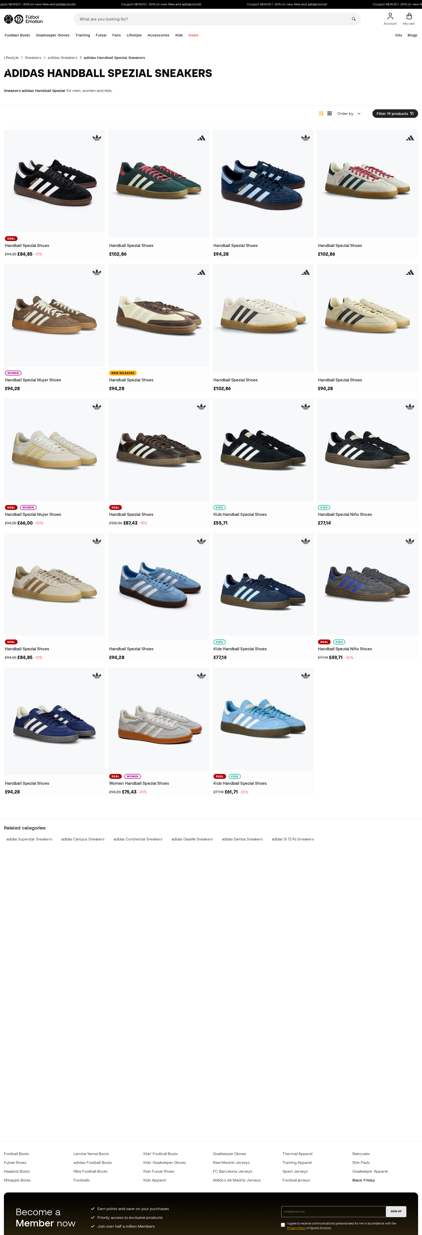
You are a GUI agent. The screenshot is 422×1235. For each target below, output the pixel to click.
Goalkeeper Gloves (53, 35)
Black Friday (363, 1180)
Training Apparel (297, 1162)
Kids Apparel (154, 1180)
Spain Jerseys (295, 1171)
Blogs (412, 35)
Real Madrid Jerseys (231, 1162)
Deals (193, 35)
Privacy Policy (296, 1228)
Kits (398, 35)
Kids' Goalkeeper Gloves (164, 1162)
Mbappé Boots (17, 1180)
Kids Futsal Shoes (158, 1171)
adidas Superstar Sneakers (29, 839)
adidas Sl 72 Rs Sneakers (293, 839)
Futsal (101, 35)
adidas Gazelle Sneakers (192, 839)
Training (82, 35)
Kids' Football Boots (160, 1153)
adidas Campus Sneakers (83, 839)
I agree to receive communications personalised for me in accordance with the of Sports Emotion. (341, 1226)
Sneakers (33, 57)
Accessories (158, 35)
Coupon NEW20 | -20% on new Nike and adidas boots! (145, 4)
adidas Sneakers (62, 57)
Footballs (82, 1180)
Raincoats (361, 1153)
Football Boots (17, 35)
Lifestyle (134, 35)
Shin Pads (361, 1162)
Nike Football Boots (90, 1171)
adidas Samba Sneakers (242, 839)
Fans (116, 35)
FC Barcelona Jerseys (233, 1171)
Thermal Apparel (297, 1153)
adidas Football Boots (93, 1162)
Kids (179, 35)
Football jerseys (296, 1180)
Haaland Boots (17, 1171)
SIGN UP (396, 1211)
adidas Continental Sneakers (138, 839)
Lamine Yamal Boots (91, 1153)
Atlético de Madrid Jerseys (237, 1180)
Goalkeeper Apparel (370, 1171)
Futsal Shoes (15, 1162)
